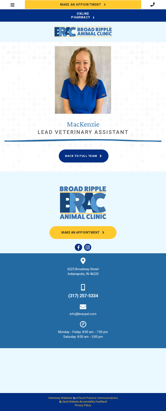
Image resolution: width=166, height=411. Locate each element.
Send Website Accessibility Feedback (84, 401)
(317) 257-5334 (83, 295)
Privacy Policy (83, 405)
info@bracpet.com (83, 314)
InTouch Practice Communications (97, 398)
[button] (153, 4)
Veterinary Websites (60, 398)
